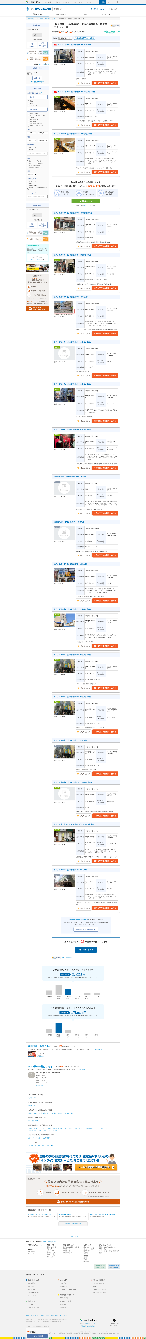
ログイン (111, 2)
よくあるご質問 (45, 1315)
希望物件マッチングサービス (79, 919)
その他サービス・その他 (50, 1130)
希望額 (37, 1082)
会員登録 (30, 1249)
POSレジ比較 (64, 1298)
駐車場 (30, 183)
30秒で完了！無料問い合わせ (105, 83)
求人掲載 (30, 1304)
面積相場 (86, 1260)
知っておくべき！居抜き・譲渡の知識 (109, 1251)
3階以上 (41, 163)
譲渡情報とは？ (99, 1049)
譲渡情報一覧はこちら (40, 1046)
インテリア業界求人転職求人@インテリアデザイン (107, 1332)
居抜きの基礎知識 (67, 957)
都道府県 (38, 1075)
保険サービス (64, 1307)
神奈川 (43, 1145)
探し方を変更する (36, 82)
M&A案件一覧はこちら (40, 1066)
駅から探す (50, 1249)
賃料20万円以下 (69, 1113)
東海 (43, 64)
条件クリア (37, 35)
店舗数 (37, 1080)
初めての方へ (31, 1251)
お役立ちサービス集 (65, 1301)
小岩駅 (53, 18)
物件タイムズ (87, 1245)
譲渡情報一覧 (66, 1251)
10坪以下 (54, 1113)
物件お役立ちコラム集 (105, 1245)
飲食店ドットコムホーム (32, 1315)
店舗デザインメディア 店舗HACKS (100, 1333)
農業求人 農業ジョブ (113, 1333)
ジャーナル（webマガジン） (100, 1283)
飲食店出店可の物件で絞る (85, 38)
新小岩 (30, 1098)
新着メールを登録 (42, 46)
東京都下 (37, 1145)
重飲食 (31, 101)
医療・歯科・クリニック (92, 1128)
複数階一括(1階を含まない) (36, 167)
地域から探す (50, 1251)
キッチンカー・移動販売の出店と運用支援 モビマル (63, 1333)
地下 (30, 161)
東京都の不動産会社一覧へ (73, 1223)
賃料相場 (86, 1258)
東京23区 (47, 18)
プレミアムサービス (36, 259)
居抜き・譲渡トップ (68, 1245)
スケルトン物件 (33, 147)
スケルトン (37, 1113)
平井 (35, 1098)
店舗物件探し (31, 1283)
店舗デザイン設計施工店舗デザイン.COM (69, 1332)
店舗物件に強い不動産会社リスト (108, 1247)
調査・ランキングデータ (90, 1247)
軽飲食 (31, 103)
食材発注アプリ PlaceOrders (68, 1289)
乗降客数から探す (51, 1253)
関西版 (44, 1241)
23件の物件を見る (85, 950)
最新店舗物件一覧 (51, 1247)
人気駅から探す (51, 1255)
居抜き (30, 1113)
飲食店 (31, 97)
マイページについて (33, 1253)
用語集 (100, 1253)
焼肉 (29, 1138)
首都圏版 (39, 1241)
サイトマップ (63, 1315)
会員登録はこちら (86, 201)
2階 (30, 163)
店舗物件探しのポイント (105, 1249)
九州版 (54, 1241)
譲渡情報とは (66, 1249)
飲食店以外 (33, 109)
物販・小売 (104, 1128)
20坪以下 (60, 1113)
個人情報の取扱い (91, 1326)
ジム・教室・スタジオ (34, 1130)
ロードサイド (32, 181)
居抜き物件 (32, 149)
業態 (37, 1078)
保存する (31, 46)
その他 (38, 1138)
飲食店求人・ (87, 1332)
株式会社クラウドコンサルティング (40, 1214)
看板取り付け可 (33, 185)
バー (33, 1138)
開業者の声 (86, 1251)
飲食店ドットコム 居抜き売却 (114, 1266)
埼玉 (51, 1145)
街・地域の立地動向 (89, 1249)
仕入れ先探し (64, 1283)
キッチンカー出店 (33, 1296)
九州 (47, 64)
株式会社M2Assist (65, 1214)
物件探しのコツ (88, 1253)
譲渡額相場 (86, 1262)
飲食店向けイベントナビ (99, 1292)
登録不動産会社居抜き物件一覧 (71, 1247)
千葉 (48, 1145)
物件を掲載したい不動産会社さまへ (100, 1266)
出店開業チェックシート (99, 1289)
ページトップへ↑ (73, 1236)
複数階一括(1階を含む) (35, 165)
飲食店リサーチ (97, 1286)
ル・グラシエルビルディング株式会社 (102, 1214)
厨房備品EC (63, 1286)
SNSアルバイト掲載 (33, 1307)
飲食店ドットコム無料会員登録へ (85, 929)
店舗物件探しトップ (32, 18)
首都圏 (41, 18)
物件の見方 (50, 1257)
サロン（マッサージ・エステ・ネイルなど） (71, 1128)
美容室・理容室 (52, 1128)
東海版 (49, 1241)
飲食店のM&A (31, 1289)
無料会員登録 (102, 2)
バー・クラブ (33, 105)
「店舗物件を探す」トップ (35, 1245)
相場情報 (86, 1256)
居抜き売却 (31, 1286)
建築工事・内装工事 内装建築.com (83, 1333)
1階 (40, 161)
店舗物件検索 (50, 1245)
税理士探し (63, 1304)
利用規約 (82, 1326)
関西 (40, 64)
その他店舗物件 (45, 1138)
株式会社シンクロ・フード (93, 1323)
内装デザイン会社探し (34, 1292)
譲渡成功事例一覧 (67, 1253)
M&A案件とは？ (83, 1069)
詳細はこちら (40, 1057)
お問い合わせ (54, 1315)
